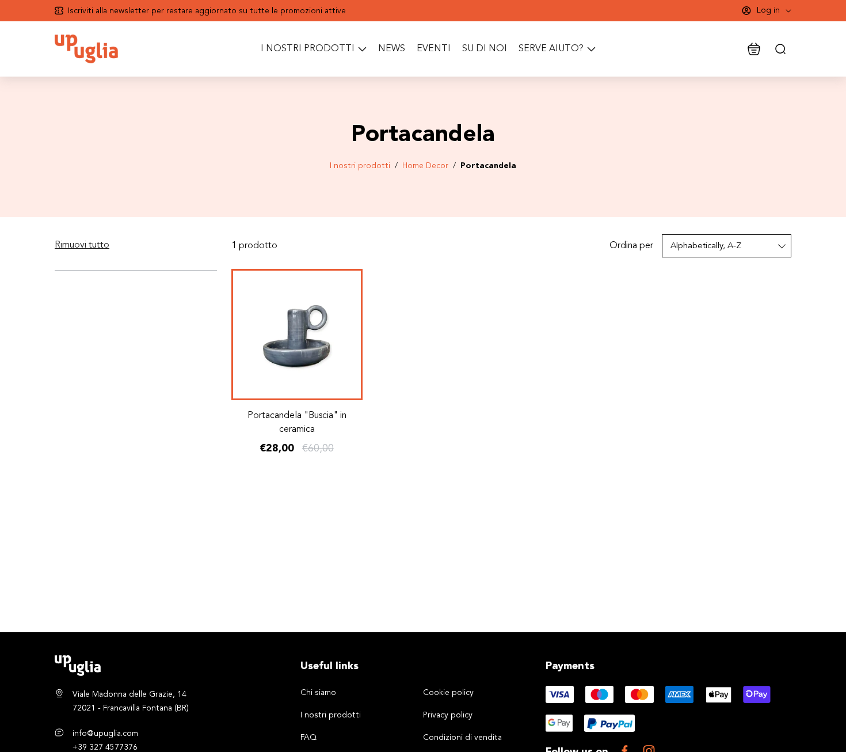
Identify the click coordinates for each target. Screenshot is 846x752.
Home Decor (425, 166)
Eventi (434, 49)
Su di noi (484, 49)
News (391, 49)
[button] (82, 245)
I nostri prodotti (360, 166)
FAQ (308, 738)
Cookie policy (448, 693)
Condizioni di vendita (462, 738)
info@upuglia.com (105, 734)
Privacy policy (447, 715)
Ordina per (631, 245)
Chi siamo (318, 693)
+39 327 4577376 (105, 747)
